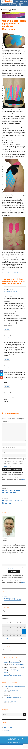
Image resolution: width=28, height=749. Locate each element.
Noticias (21, 1)
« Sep (7, 638)
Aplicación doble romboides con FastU (12, 697)
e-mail (13, 746)
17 (24, 630)
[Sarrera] (7, 1)
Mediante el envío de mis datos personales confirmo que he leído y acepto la (14, 464)
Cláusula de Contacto (12, 568)
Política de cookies (13, 748)
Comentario (6, 421)
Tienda (16, 1)
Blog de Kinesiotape (13, 3)
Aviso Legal (17, 746)
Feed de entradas (8, 727)
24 (24, 633)
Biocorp (5, 596)
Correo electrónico (9, 447)
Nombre (5, 442)
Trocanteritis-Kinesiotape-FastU (11, 690)
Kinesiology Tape (8, 10)
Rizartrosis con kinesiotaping (10, 693)
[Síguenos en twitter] (20, 4)
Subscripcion (8, 746)
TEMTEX (6, 595)
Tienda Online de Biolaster (10, 598)
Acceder (5, 725)
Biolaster (19, 272)
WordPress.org (7, 730)
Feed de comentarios (8, 729)
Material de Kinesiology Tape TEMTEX (12, 599)
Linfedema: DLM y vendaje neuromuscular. (13, 675)
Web (3, 452)
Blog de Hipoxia (10, 4)
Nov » (21, 638)
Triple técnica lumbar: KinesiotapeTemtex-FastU (14, 686)
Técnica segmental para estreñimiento (12, 662)
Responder (6, 329)
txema (5, 272)
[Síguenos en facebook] (16, 4)
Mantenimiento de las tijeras (10, 701)
